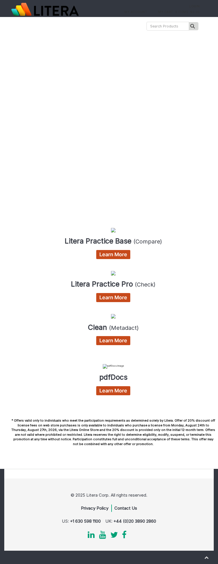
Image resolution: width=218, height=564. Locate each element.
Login (194, 6)
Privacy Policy (94, 508)
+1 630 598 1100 (85, 521)
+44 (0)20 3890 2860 (135, 521)
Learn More (113, 254)
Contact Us (125, 508)
